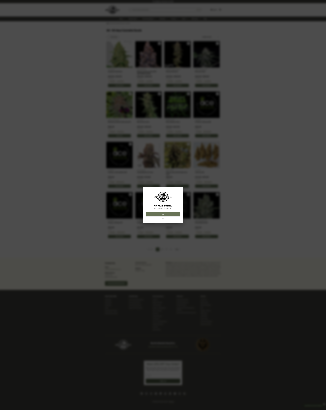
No (163, 218)
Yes (163, 214)
